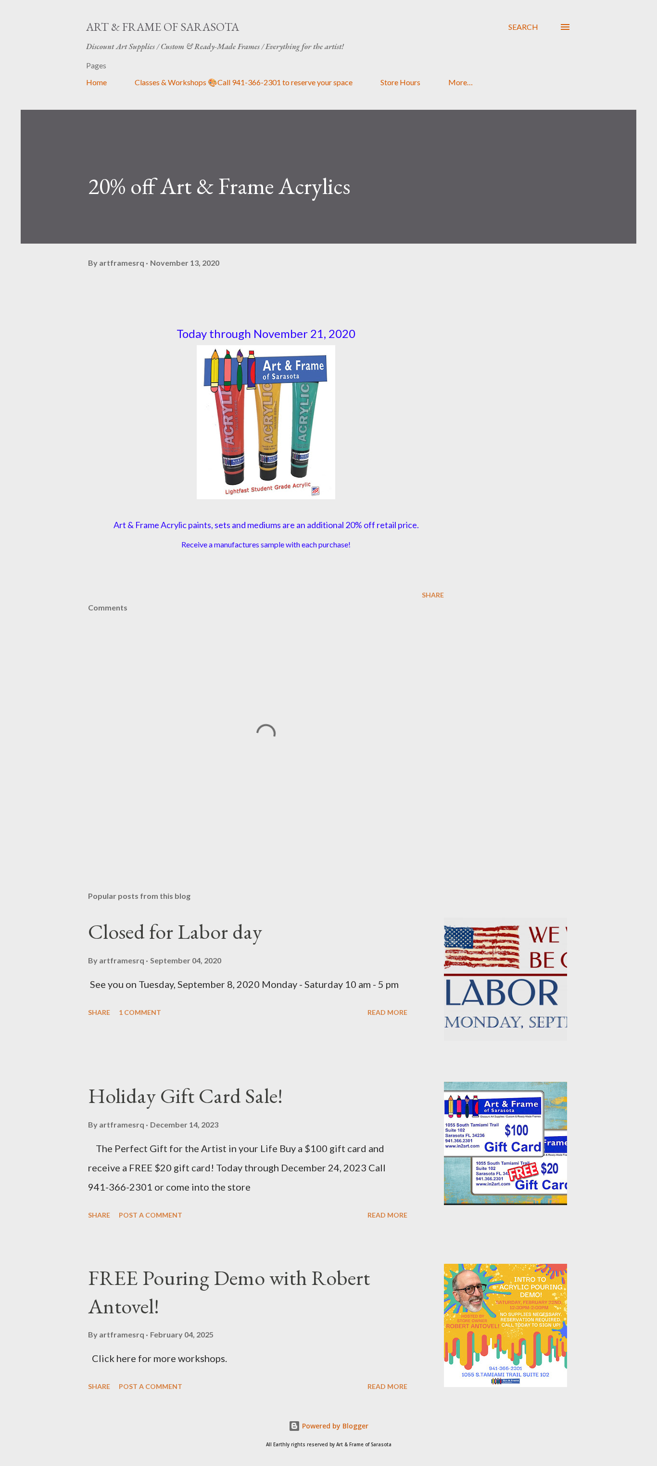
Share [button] (433, 595)
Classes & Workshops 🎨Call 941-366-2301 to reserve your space (244, 82)
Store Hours (400, 82)
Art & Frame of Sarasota (162, 26)
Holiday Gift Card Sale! (185, 1095)
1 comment (140, 1012)
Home (96, 82)
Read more (387, 1012)
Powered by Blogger (334, 1425)
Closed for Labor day (175, 931)
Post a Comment (150, 1215)
